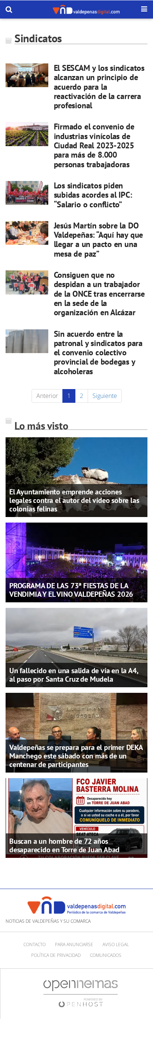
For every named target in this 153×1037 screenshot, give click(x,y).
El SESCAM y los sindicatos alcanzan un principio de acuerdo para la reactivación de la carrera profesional (99, 87)
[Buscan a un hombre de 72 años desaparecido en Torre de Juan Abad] (76, 817)
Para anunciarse (74, 944)
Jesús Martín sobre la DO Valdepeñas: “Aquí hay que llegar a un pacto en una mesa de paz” (98, 239)
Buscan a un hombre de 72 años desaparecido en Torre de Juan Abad (64, 845)
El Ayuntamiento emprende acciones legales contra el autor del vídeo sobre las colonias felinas (74, 500)
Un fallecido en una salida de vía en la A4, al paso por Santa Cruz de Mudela (73, 675)
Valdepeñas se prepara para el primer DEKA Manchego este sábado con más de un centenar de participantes (76, 756)
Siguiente (104, 396)
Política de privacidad (56, 955)
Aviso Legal (115, 944)
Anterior (47, 396)
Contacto (34, 944)
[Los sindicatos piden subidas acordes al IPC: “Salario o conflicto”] (27, 193)
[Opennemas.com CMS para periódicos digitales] (80, 993)
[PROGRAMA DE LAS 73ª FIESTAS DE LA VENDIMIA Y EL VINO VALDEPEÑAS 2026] (76, 561)
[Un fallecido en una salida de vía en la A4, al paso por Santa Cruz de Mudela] (76, 647)
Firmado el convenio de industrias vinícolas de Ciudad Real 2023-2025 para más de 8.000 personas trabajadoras (94, 145)
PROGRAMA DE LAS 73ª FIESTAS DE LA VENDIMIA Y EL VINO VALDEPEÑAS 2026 (71, 590)
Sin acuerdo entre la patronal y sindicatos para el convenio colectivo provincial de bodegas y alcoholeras (98, 352)
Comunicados (105, 955)
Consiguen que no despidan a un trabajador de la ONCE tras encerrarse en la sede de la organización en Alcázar (99, 293)
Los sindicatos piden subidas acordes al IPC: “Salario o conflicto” (93, 195)
